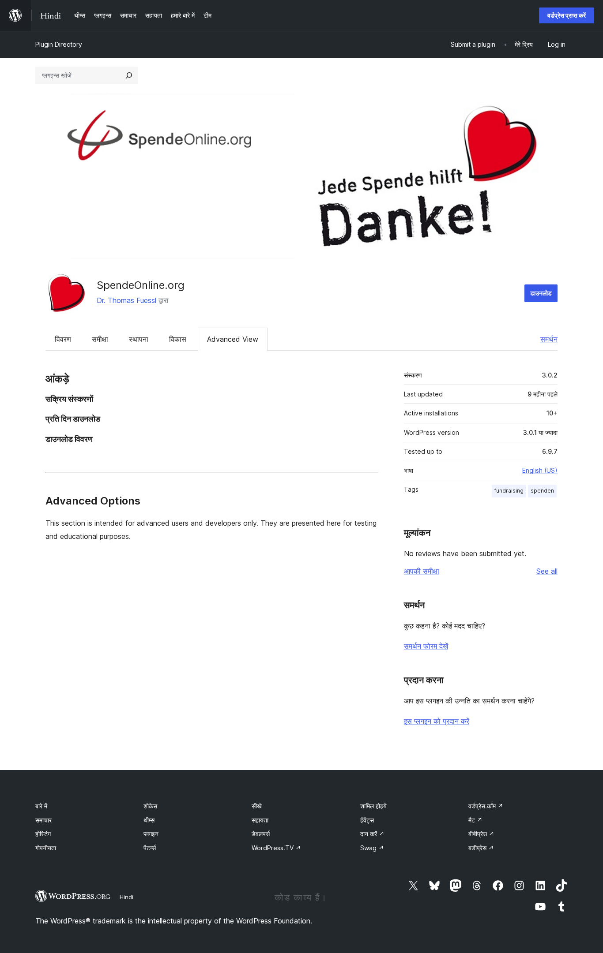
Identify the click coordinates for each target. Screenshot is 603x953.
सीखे (257, 806)
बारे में (41, 806)
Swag (372, 848)
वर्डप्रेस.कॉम (485, 806)
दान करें (372, 833)
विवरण (63, 339)
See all (547, 571)
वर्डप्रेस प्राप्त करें (566, 15)
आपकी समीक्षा (421, 571)
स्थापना (138, 339)
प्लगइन (150, 833)
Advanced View (232, 339)
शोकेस (150, 806)
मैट (475, 820)
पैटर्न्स (149, 848)
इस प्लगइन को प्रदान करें (436, 721)
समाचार (43, 820)
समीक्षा (100, 339)
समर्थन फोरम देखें (426, 646)
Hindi (126, 897)
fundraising (509, 490)
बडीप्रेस (481, 848)
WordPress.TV (276, 848)
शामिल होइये (373, 806)
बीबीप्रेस (481, 833)
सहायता (260, 820)
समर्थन (549, 339)
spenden (542, 490)
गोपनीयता (45, 848)
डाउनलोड (541, 293)
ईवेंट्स (367, 820)
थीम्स (149, 820)
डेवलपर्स (261, 833)
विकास (177, 339)
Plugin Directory (58, 44)
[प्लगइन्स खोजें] (129, 75)
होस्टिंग (43, 833)
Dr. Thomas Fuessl (126, 300)
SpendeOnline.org (141, 285)
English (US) (540, 470)
